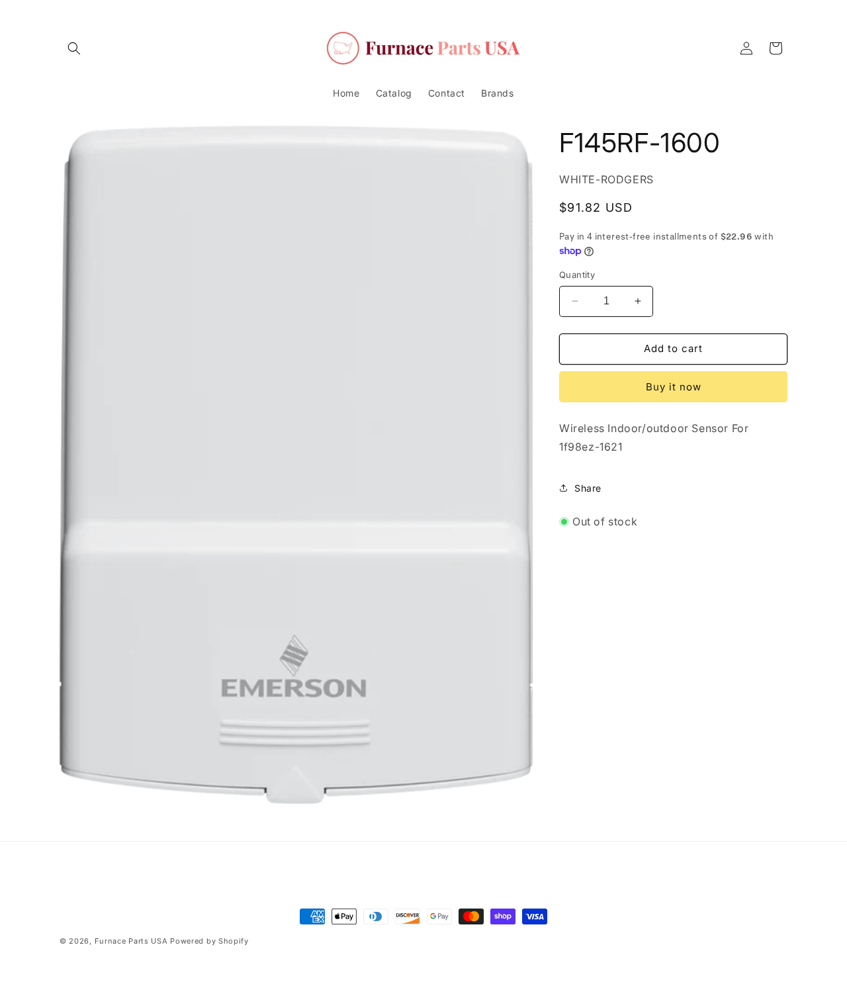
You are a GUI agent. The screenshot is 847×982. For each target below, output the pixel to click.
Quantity (577, 274)
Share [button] (588, 488)
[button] (74, 48)
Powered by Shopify (209, 941)
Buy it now (673, 386)
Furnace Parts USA (131, 941)
